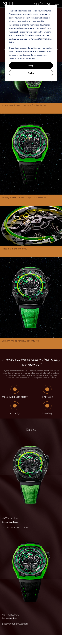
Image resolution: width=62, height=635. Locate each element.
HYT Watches (10, 518)
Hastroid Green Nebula (10, 522)
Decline (31, 73)
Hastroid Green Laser (10, 618)
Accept (31, 65)
